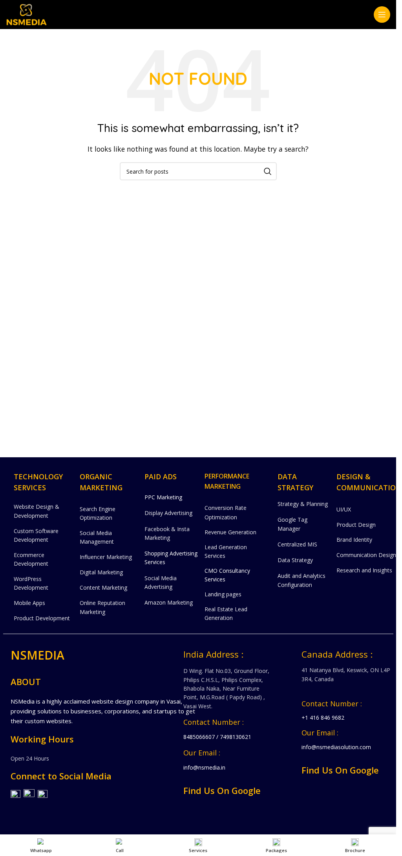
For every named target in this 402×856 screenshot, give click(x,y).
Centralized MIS (297, 544)
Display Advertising (168, 513)
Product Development (42, 618)
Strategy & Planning (303, 504)
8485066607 (199, 737)
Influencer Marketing (106, 557)
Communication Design (366, 555)
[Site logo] (26, 13)
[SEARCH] (268, 171)
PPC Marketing (163, 497)
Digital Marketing (101, 572)
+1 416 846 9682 (323, 717)
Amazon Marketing (168, 602)
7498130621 (235, 737)
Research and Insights (364, 570)
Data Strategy (295, 560)
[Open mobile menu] (382, 14)
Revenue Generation (230, 532)
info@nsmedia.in (204, 767)
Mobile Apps (29, 603)
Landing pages (223, 594)
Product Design (356, 524)
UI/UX (343, 509)
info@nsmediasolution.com (336, 747)
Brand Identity (354, 539)
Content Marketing (103, 587)
